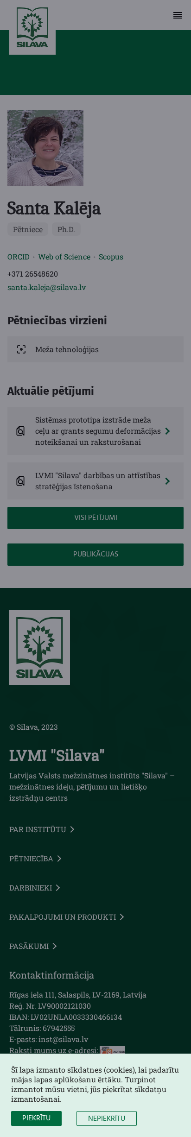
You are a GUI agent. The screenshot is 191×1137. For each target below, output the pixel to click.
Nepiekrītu (106, 1119)
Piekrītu (36, 1118)
